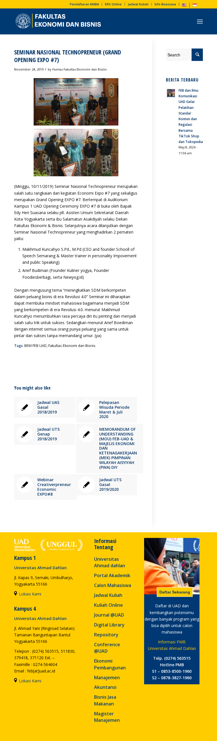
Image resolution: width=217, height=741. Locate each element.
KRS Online (113, 4)
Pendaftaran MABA (84, 4)
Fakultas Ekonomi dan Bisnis (72, 345)
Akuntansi (105, 687)
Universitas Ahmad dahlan (109, 562)
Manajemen (107, 677)
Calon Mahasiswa (112, 585)
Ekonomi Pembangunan (110, 664)
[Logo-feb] (59, 21)
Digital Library (109, 625)
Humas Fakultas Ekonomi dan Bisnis (79, 69)
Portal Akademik (112, 575)
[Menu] (200, 21)
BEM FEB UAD (35, 345)
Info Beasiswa (165, 4)
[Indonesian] (194, 6)
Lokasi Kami (30, 594)
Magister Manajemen (107, 717)
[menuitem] (84, 4)
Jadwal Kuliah (138, 4)
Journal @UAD (109, 615)
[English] (184, 6)
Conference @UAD (107, 647)
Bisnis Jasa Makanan (105, 700)
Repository (106, 635)
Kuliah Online (108, 605)
